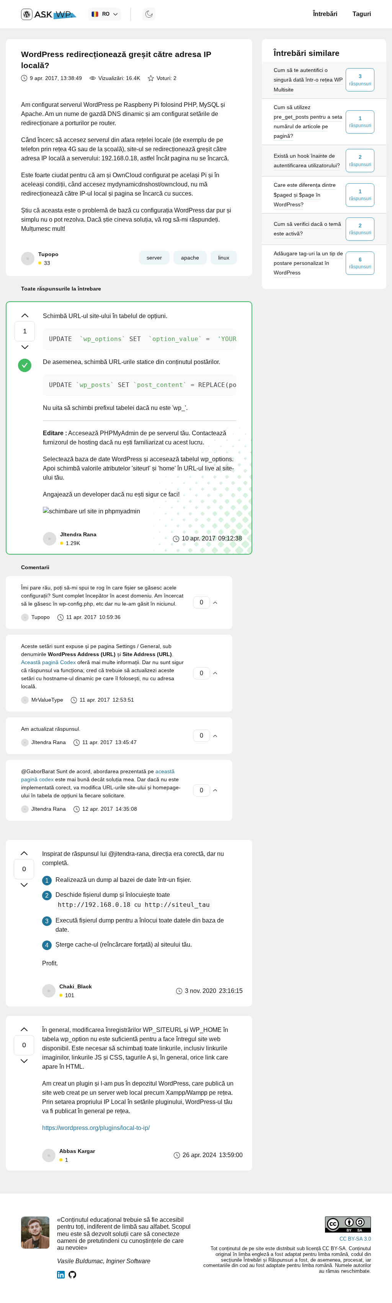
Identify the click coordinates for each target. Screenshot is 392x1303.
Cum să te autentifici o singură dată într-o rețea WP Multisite (308, 79)
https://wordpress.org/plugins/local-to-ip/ (96, 1128)
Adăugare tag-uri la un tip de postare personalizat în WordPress (308, 263)
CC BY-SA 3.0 (355, 1239)
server (154, 258)
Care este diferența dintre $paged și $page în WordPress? (305, 194)
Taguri (362, 14)
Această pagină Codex (48, 662)
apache (190, 258)
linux (223, 258)
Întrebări (325, 14)
